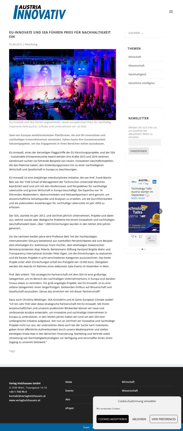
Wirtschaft (134, 57)
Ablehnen (139, 419)
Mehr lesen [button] (138, 198)
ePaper (69, 408)
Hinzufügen (139, 151)
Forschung (31, 44)
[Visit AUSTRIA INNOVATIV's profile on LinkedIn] (134, 182)
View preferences (164, 419)
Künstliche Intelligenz (141, 83)
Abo (67, 399)
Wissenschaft (136, 65)
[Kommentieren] (139, 239)
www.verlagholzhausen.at (24, 400)
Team (86, 427)
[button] (128, 211)
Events (69, 390)
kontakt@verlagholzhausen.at (27, 396)
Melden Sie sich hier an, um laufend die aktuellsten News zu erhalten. (142, 132)
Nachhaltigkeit (137, 74)
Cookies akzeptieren (112, 419)
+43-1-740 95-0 (18, 391)
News (68, 382)
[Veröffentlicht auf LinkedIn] (154, 182)
